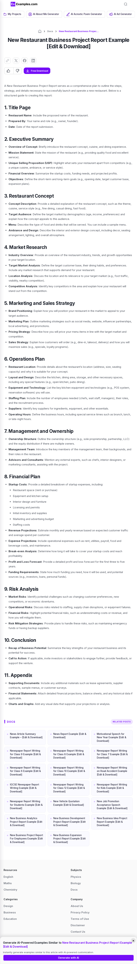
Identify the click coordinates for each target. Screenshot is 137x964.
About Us (77, 906)
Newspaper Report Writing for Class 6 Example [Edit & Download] (25, 771)
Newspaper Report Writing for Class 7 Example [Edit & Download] (112, 754)
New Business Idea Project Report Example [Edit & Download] (112, 822)
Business (10, 912)
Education (10, 919)
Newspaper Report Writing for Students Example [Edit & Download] (26, 805)
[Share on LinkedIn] (33, 60)
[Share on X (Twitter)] (16, 60)
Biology (76, 883)
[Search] (125, 4)
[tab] (12, 14)
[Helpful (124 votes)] (8, 71)
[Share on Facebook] (24, 60)
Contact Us (78, 931)
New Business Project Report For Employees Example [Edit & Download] (26, 839)
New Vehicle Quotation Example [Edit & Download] (68, 803)
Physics (76, 876)
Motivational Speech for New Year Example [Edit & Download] (111, 737)
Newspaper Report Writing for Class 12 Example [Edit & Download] (69, 788)
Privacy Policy (80, 912)
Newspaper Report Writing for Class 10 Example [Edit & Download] (69, 771)
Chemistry (10, 889)
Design (8, 906)
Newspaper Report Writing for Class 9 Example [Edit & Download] (25, 754)
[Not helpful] (17, 71)
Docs (50, 31)
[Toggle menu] (5, 4)
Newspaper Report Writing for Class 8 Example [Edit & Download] (68, 754)
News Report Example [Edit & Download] (69, 736)
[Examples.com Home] (24, 4)
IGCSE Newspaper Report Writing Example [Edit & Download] (24, 788)
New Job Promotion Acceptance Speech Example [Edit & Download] (112, 805)
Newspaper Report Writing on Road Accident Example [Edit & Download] (112, 771)
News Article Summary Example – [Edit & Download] (26, 736)
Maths (8, 883)
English (8, 876)
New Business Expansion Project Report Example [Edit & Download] (69, 839)
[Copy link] (7, 60)
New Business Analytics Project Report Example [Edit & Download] (26, 822)
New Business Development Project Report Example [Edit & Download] (69, 822)
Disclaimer (78, 925)
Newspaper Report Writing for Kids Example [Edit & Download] (112, 788)
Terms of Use (80, 919)
